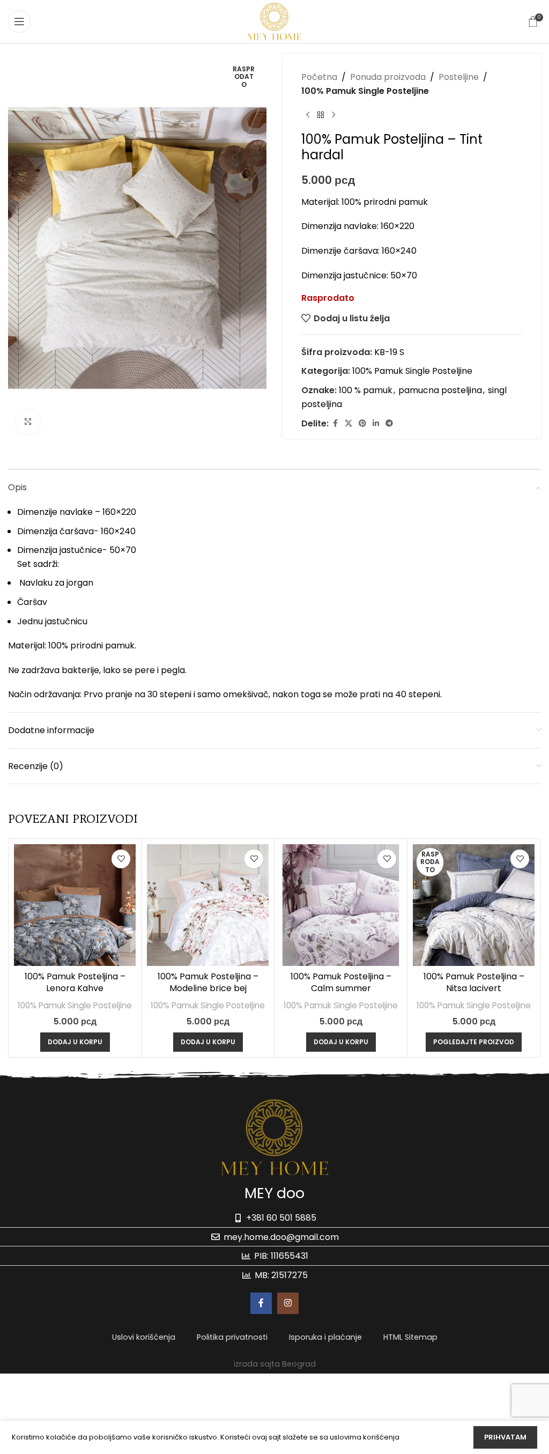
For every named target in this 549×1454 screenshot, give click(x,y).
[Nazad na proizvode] (320, 114)
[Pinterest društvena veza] (362, 423)
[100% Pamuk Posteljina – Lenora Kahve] (75, 905)
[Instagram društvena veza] (288, 1303)
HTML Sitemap (410, 1337)
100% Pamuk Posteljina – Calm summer (341, 982)
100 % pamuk (365, 390)
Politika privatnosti (232, 1337)
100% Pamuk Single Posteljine (365, 91)
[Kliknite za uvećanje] (28, 422)
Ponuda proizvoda (388, 77)
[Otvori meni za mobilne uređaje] (19, 21)
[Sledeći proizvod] (333, 114)
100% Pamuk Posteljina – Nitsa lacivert (474, 982)
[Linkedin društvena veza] (375, 423)
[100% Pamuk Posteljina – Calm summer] (341, 905)
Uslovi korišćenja (143, 1337)
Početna (319, 77)
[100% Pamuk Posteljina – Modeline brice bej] (208, 905)
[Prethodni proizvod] (307, 114)
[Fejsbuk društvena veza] (335, 423)
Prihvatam (505, 1437)
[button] (75, 1042)
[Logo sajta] (274, 20)
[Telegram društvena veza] (389, 423)
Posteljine (459, 77)
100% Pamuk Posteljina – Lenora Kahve (75, 982)
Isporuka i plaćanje (325, 1337)
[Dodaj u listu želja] (121, 859)
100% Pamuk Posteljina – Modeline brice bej (208, 982)
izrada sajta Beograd (275, 1364)
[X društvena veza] (348, 423)
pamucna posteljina (440, 390)
